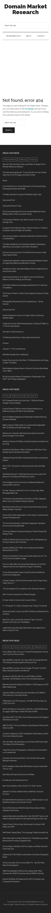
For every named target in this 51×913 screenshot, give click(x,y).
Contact (6, 343)
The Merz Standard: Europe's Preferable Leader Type (22, 194)
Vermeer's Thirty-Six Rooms (13, 332)
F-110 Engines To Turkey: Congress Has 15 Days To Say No (25, 606)
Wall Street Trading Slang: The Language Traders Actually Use (25, 832)
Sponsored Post (9, 200)
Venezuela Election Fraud (12, 206)
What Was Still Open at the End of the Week (18, 774)
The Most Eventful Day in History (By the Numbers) (21, 337)
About (5, 181)
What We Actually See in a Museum (16, 354)
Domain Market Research (25, 9)
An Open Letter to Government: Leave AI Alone (19, 600)
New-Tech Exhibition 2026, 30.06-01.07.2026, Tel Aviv (22, 786)
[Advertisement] (25, 66)
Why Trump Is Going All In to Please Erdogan (19, 594)
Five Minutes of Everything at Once (15, 780)
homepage (29, 109)
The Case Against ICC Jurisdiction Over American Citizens (24, 589)
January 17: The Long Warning (14, 349)
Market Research (35, 904)
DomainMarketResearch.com (33, 902)
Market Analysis (20, 904)
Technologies (8, 904)
